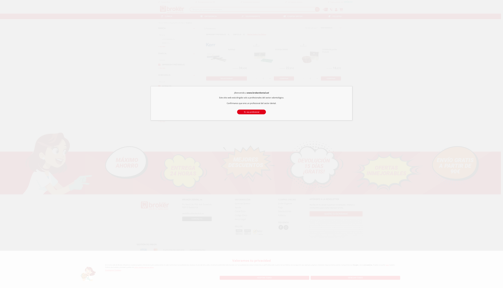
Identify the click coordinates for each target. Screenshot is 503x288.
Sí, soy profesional (251, 112)
